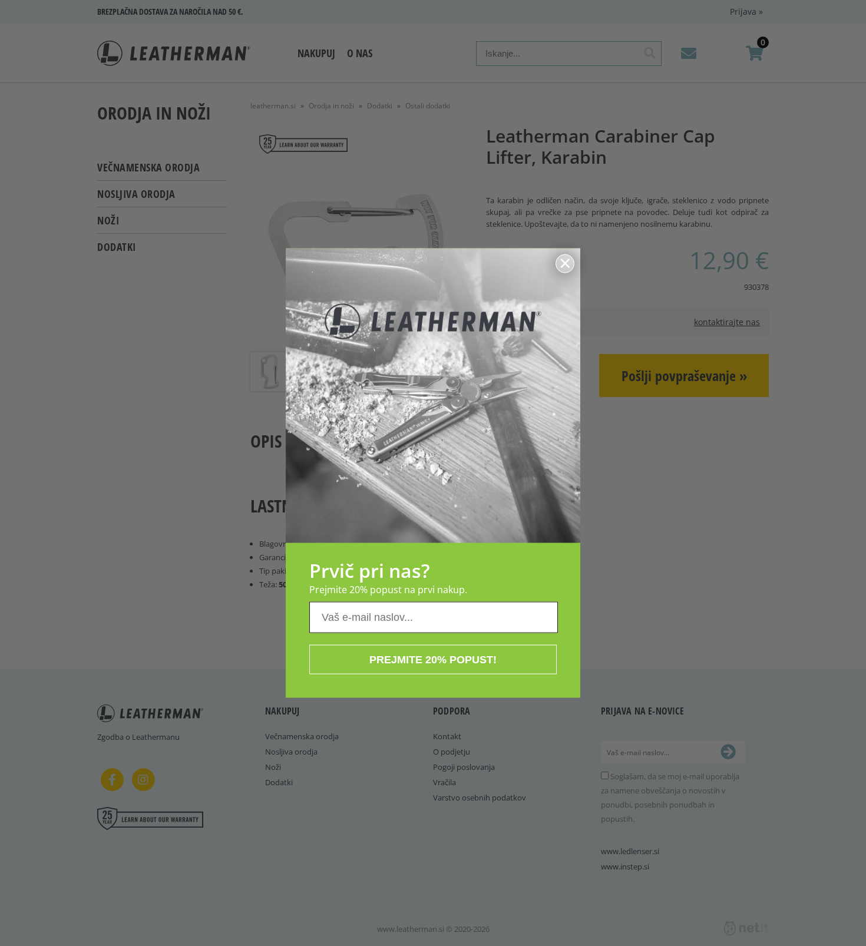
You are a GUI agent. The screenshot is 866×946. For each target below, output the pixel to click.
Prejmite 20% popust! (433, 660)
